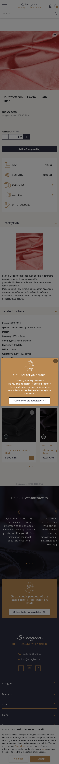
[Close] (55, 361)
